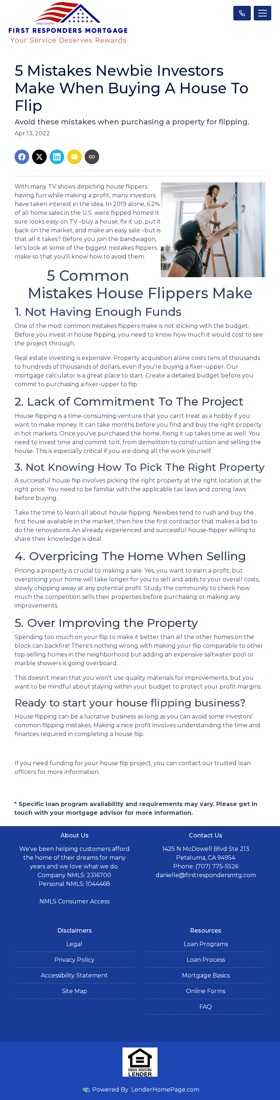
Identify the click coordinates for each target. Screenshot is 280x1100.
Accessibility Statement (74, 975)
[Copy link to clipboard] (92, 157)
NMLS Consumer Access (74, 901)
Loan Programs (206, 944)
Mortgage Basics (206, 975)
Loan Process (206, 959)
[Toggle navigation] (262, 13)
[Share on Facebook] (22, 157)
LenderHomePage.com (165, 1089)
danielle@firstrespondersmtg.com (206, 875)
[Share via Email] (74, 157)
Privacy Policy (74, 959)
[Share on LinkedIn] (57, 157)
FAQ (205, 1006)
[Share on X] (39, 157)
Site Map (74, 991)
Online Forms (205, 991)
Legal (74, 944)
